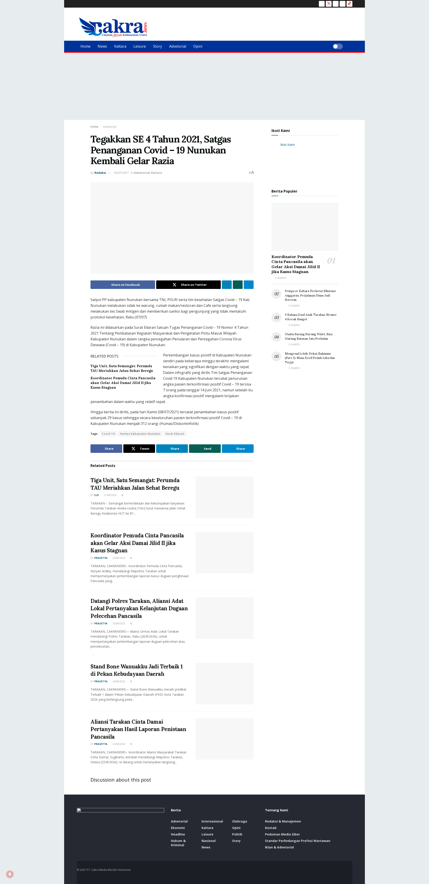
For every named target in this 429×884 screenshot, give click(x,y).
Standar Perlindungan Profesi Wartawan (297, 841)
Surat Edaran (175, 434)
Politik (237, 834)
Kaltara (120, 46)
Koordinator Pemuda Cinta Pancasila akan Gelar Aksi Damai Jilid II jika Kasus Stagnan (123, 383)
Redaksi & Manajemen (283, 821)
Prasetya (100, 558)
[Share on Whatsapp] (238, 284)
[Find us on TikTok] (349, 4)
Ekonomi (178, 828)
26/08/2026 (118, 558)
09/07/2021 (121, 173)
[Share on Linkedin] (227, 284)
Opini (197, 46)
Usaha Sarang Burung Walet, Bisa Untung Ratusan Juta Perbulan (308, 336)
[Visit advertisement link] (305, 161)
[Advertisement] (214, 86)
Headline (178, 834)
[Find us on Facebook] (322, 4)
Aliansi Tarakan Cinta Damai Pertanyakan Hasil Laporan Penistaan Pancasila (138, 729)
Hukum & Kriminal (178, 843)
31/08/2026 (109, 495)
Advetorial (177, 46)
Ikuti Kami (280, 130)
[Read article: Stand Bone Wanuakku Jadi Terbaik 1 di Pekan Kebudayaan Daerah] (225, 683)
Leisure (139, 46)
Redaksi (100, 173)
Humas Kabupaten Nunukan (140, 434)
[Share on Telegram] (249, 284)
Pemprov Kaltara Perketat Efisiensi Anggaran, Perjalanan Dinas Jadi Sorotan (310, 295)
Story (157, 46)
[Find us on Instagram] (336, 4)
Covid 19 (108, 434)
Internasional (212, 821)
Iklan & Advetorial (279, 847)
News (102, 46)
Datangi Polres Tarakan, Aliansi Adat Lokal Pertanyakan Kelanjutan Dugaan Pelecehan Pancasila (139, 608)
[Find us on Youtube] (342, 4)
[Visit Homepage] (113, 27)
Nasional (209, 841)
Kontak (271, 828)
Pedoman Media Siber (282, 834)
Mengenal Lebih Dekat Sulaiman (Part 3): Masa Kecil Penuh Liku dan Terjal (310, 358)
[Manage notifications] (9, 874)
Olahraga (239, 821)
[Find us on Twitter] (329, 4)
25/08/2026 (118, 744)
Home (85, 46)
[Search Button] (350, 46)
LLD (96, 495)
